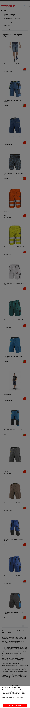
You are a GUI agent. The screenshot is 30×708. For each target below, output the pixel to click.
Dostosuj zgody (15, 702)
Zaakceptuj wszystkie (15, 705)
